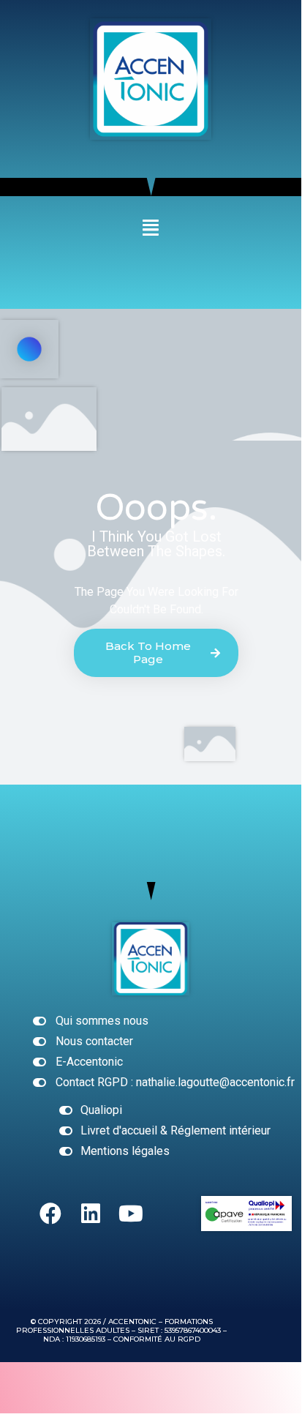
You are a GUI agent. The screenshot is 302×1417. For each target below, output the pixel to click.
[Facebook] (50, 1213)
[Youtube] (131, 1213)
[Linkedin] (91, 1213)
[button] (150, 228)
